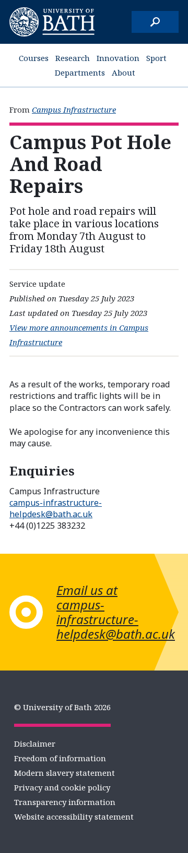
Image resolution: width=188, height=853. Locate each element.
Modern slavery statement (64, 772)
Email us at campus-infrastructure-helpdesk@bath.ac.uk (115, 611)
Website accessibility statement (74, 816)
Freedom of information (60, 758)
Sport (156, 58)
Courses (34, 58)
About (123, 72)
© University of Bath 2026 (62, 707)
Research (72, 58)
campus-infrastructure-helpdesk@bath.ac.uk (55, 508)
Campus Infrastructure (74, 109)
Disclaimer (34, 743)
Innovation (118, 58)
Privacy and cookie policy (62, 787)
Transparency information (64, 802)
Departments (80, 72)
